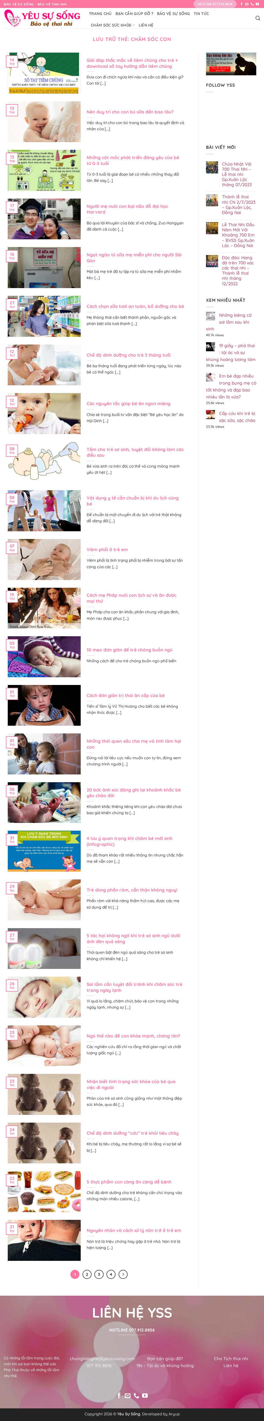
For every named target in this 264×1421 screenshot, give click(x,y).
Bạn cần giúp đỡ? (165, 1358)
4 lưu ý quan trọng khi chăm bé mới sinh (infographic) (129, 841)
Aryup (174, 1413)
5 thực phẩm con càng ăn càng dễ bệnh (129, 1182)
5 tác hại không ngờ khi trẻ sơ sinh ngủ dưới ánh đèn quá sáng (133, 938)
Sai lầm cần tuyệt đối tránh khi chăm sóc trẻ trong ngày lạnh (134, 987)
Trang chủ (100, 13)
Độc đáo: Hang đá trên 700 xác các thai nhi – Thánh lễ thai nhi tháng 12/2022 (238, 270)
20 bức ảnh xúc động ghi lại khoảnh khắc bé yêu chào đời (134, 792)
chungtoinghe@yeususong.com (102, 1358)
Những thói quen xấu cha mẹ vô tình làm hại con (134, 744)
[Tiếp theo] (123, 1274)
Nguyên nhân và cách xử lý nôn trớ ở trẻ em (134, 1230)
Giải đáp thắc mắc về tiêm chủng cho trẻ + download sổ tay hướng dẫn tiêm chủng (132, 63)
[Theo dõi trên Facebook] (241, 4)
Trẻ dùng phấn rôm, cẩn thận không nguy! (132, 890)
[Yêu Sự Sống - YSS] (42, 18)
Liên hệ (146, 25)
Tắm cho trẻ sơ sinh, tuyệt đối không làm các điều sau (135, 452)
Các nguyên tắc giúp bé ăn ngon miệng (128, 403)
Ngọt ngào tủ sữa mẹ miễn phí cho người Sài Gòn (134, 257)
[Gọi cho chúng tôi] (252, 4)
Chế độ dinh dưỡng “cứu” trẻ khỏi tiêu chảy (133, 1133)
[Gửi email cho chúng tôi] (247, 4)
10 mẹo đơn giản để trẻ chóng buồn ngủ (129, 649)
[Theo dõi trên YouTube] (257, 4)
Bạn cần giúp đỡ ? (134, 13)
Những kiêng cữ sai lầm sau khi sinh (229, 322)
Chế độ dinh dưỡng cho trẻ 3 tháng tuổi (129, 355)
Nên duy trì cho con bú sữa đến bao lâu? (130, 112)
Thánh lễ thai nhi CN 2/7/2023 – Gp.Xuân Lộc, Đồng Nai (238, 204)
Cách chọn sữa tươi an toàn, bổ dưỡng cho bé (135, 306)
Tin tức (201, 13)
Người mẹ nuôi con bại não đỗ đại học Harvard (127, 209)
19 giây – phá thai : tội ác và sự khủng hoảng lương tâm (230, 352)
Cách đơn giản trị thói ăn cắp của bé (126, 695)
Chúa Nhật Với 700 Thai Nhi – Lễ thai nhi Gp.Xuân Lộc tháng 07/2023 (237, 174)
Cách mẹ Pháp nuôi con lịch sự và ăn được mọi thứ (131, 598)
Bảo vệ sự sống (173, 13)
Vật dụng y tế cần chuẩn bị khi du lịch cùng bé (133, 501)
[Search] (257, 18)
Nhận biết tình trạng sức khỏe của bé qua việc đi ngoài (131, 1084)
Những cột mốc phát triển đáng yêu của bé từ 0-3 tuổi (133, 160)
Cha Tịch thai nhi (231, 1358)
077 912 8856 (99, 1365)
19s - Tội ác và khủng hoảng (165, 1365)
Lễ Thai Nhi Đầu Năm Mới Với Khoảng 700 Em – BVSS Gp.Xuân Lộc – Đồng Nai (238, 235)
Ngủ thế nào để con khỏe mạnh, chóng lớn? (133, 1036)
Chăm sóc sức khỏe (111, 25)
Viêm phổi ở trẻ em (107, 549)
